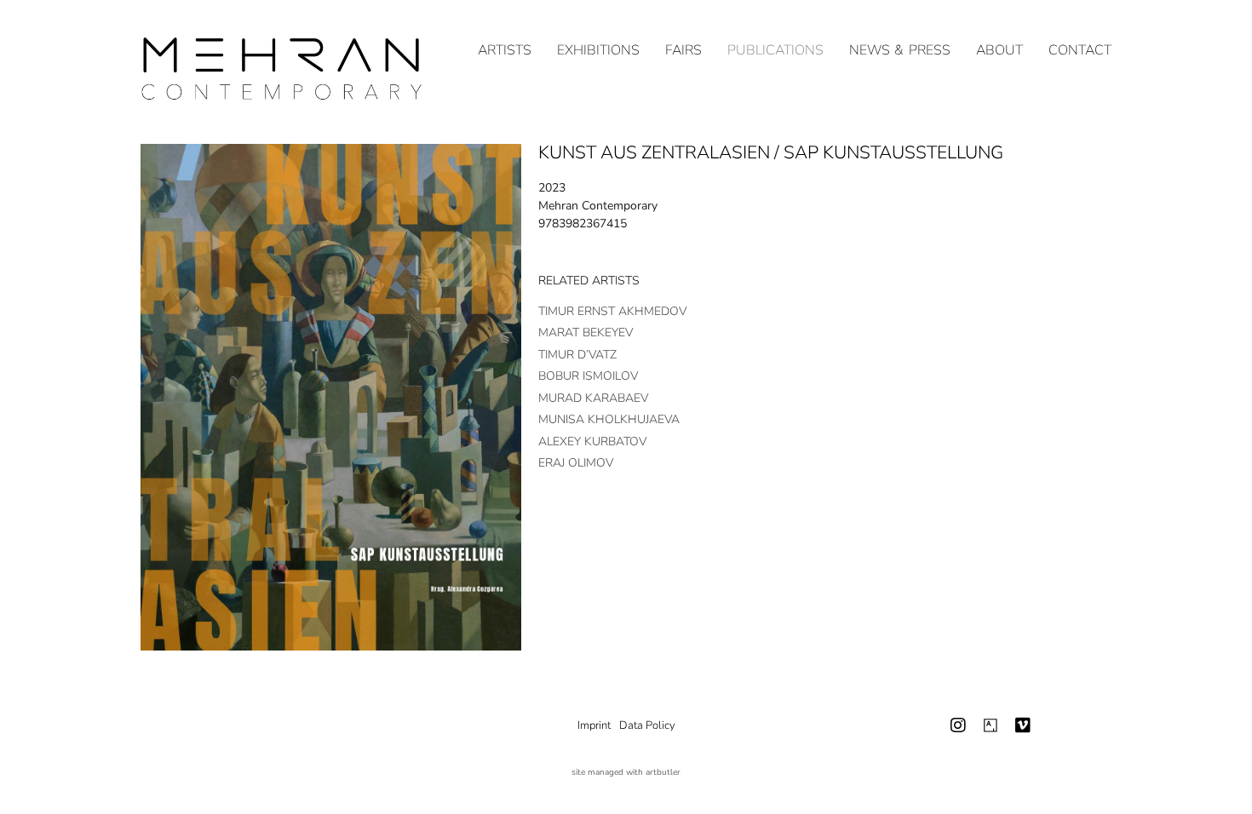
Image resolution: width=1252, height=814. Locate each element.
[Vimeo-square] (1023, 725)
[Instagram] (958, 725)
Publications (775, 50)
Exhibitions (598, 50)
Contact (1079, 50)
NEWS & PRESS (899, 50)
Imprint (594, 725)
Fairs (683, 50)
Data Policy (647, 725)
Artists (504, 50)
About (999, 50)
